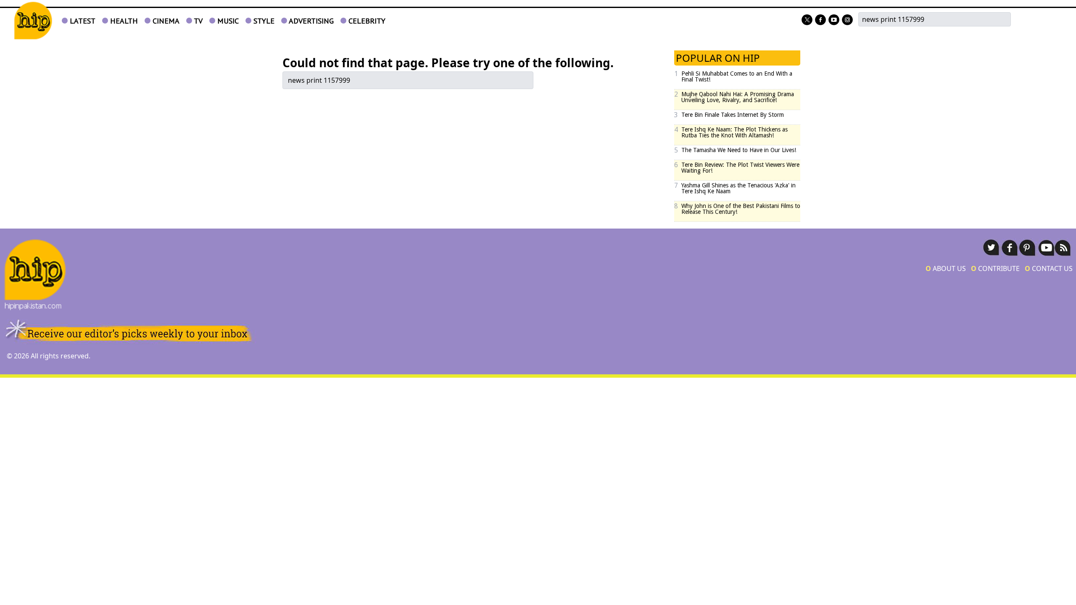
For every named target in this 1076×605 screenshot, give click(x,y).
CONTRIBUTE (995, 268)
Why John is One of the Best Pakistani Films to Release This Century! (740, 209)
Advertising (310, 21)
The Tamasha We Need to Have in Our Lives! (738, 150)
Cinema (164, 21)
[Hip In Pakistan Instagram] (847, 20)
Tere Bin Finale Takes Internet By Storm (732, 114)
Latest (81, 21)
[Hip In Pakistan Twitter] (807, 20)
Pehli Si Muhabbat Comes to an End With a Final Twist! (736, 76)
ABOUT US (946, 268)
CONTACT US (1049, 268)
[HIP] (33, 20)
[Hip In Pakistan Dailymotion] (834, 20)
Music (227, 21)
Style (262, 21)
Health (123, 21)
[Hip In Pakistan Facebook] (820, 20)
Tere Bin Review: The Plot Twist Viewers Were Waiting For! (740, 167)
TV (197, 21)
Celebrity (365, 21)
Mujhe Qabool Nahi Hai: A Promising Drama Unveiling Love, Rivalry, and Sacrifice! (737, 97)
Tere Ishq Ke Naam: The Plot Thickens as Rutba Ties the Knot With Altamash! (734, 132)
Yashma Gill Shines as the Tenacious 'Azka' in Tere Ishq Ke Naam (738, 188)
